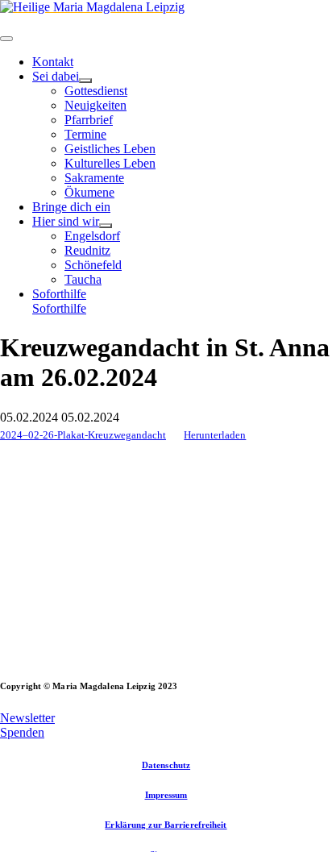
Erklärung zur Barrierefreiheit (165, 824)
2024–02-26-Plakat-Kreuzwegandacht (83, 435)
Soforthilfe (59, 308)
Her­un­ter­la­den (215, 435)
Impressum (166, 795)
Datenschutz (166, 765)
